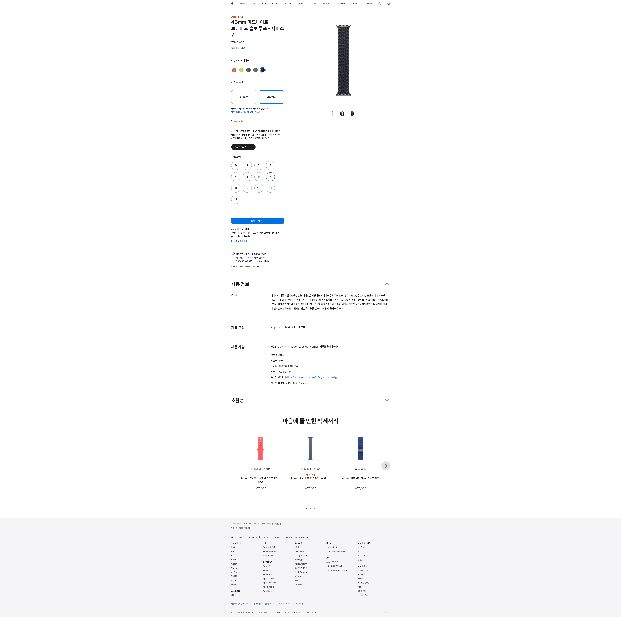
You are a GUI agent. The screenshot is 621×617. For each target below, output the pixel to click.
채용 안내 (361, 579)
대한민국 (387, 612)
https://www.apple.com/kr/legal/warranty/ (311, 377)
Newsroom (363, 570)
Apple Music (268, 574)
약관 (288, 612)
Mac (233, 551)
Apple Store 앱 (301, 564)
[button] (379, 3)
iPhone (234, 560)
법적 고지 (306, 612)
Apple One (267, 566)
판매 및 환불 (296, 612)
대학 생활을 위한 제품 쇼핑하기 (336, 570)
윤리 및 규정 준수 (363, 583)
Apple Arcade (269, 579)
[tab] (332, 114)
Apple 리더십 (363, 574)
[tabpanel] (343, 61)
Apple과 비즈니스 (332, 547)
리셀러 (266, 604)
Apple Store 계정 (270, 551)
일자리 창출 (362, 591)
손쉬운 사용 (362, 547)
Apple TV (267, 570)
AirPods (234, 572)
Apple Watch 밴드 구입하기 (259, 537)
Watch (241, 537)
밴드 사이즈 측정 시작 (243, 147)
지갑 (232, 595)
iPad (233, 555)
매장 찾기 (298, 547)
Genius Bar (300, 551)
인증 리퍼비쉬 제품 (301, 568)
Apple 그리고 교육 (332, 562)
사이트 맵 (315, 612)
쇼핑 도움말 (298, 585)
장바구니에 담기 (257, 220)
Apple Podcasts (270, 583)
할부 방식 (298, 576)
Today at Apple (301, 555)
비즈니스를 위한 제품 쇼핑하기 (336, 551)
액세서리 (234, 585)
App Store (267, 591)
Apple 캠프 (299, 560)
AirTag (234, 580)
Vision (234, 568)
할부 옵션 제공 (241, 48)
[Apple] (232, 537)
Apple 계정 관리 (269, 547)
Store (233, 547)
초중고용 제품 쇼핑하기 (334, 566)
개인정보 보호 (362, 555)
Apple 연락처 (363, 595)
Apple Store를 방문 (250, 604)
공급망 (360, 560)
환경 (359, 551)
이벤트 (360, 587)
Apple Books (268, 587)
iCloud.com (268, 555)
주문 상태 (298, 580)
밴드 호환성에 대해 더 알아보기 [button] (244, 112)
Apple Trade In (301, 572)
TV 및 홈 (234, 576)
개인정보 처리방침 (278, 612)
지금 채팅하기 (242, 258)
